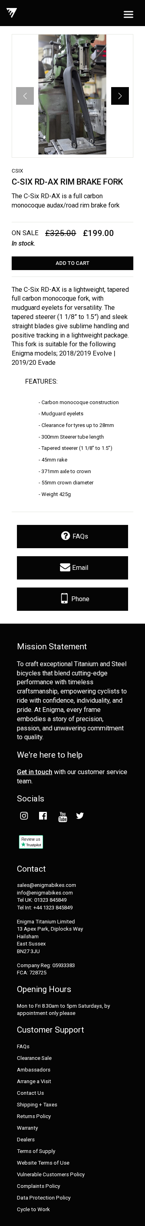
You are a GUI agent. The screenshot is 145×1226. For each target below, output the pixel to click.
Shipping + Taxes (37, 1105)
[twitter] (80, 817)
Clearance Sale (34, 1058)
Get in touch (34, 772)
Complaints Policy (38, 1186)
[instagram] (24, 817)
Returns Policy (34, 1116)
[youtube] (61, 817)
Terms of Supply (36, 1151)
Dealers (26, 1140)
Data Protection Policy (43, 1198)
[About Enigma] (11, 13)
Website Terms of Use (43, 1163)
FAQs (79, 536)
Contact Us (30, 1093)
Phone (79, 599)
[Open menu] (128, 14)
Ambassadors (33, 1070)
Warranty (27, 1128)
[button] (120, 96)
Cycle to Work (33, 1209)
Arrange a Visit (34, 1081)
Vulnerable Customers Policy (51, 1174)
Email (79, 567)
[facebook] (42, 817)
